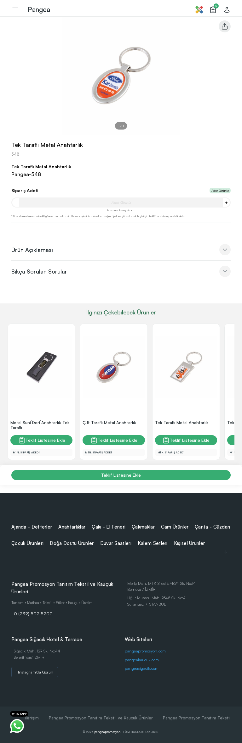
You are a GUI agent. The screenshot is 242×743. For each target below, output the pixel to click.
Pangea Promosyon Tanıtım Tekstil (197, 717)
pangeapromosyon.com (145, 650)
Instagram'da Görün (35, 671)
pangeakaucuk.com (142, 659)
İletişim (32, 717)
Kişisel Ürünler (189, 543)
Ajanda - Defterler (31, 527)
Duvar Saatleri (115, 543)
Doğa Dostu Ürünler (72, 543)
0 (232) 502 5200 (33, 613)
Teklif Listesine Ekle (45, 440)
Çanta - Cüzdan (212, 527)
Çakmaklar (143, 527)
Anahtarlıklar (71, 527)
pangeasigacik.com (141, 668)
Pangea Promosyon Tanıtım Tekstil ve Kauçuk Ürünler (101, 717)
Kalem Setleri (153, 543)
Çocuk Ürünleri (27, 543)
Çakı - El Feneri (108, 527)
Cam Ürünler (174, 527)
